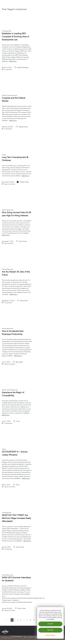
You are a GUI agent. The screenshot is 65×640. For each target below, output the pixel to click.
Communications (12, 95)
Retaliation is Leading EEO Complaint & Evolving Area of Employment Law (15, 36)
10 (30, 620)
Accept (50, 624)
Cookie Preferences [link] (17, 636)
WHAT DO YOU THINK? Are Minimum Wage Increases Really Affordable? (16, 518)
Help (25, 637)
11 (34, 620)
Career (4, 95)
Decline (50, 630)
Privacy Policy (30, 637)
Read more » (13, 61)
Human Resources (7, 210)
